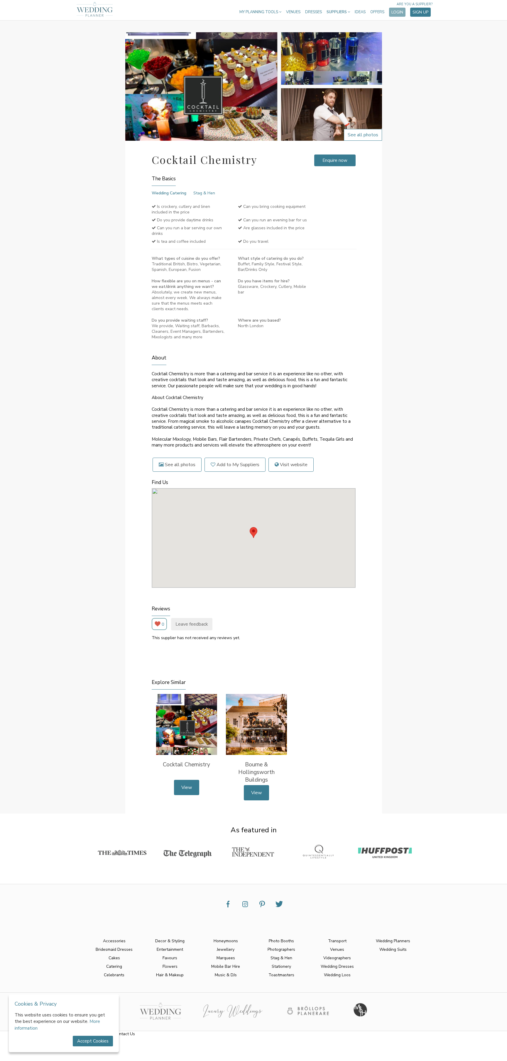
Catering (114, 966)
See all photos (179, 464)
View (186, 787)
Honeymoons (226, 941)
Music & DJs (226, 975)
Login (397, 12)
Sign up (420, 12)
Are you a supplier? (414, 4)
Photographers (281, 949)
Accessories (114, 941)
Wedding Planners (393, 941)
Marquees (226, 958)
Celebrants (114, 975)
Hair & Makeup (170, 975)
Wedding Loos (337, 975)
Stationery (281, 966)
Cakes (114, 958)
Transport (337, 941)
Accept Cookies (93, 1041)
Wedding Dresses (337, 966)
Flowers (170, 966)
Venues (293, 12)
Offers (377, 12)
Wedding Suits (393, 949)
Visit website (293, 464)
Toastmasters (281, 975)
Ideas (360, 12)
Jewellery (225, 949)
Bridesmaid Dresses (114, 949)
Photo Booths (281, 941)
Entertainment (170, 949)
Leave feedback (191, 624)
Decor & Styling (170, 941)
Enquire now (334, 160)
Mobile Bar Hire (225, 966)
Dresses (313, 12)
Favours (170, 958)
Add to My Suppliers (237, 464)
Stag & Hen (204, 193)
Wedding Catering (169, 193)
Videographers (337, 958)
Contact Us (124, 1034)
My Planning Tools (259, 12)
